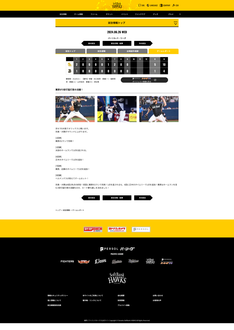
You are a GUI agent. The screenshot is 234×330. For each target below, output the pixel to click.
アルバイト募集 (124, 305)
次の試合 (142, 43)
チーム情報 (78, 14)
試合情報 (63, 14)
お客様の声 (157, 300)
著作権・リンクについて (92, 300)
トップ (58, 210)
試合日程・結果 (117, 43)
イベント (124, 14)
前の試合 (91, 43)
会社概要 (121, 295)
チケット (109, 14)
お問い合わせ (158, 295)
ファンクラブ (140, 14)
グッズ (155, 14)
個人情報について (54, 300)
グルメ (170, 14)
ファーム (94, 14)
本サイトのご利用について (93, 295)
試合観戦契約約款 (54, 305)
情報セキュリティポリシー (58, 295)
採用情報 (121, 300)
